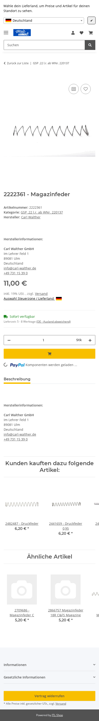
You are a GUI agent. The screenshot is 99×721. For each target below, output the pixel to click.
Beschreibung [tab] (17, 379)
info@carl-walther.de (20, 268)
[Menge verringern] (9, 340)
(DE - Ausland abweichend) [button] (53, 322)
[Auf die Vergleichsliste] (74, 89)
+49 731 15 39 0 (16, 273)
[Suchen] (90, 45)
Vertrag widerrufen (49, 696)
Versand (41, 293)
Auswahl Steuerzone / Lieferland (29, 298)
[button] (73, 32)
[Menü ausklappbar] (6, 31)
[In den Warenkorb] (7, 77)
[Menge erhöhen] (90, 340)
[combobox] (43, 20)
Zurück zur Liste (18, 63)
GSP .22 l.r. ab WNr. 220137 (42, 212)
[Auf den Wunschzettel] (86, 89)
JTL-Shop (57, 715)
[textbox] (44, 21)
